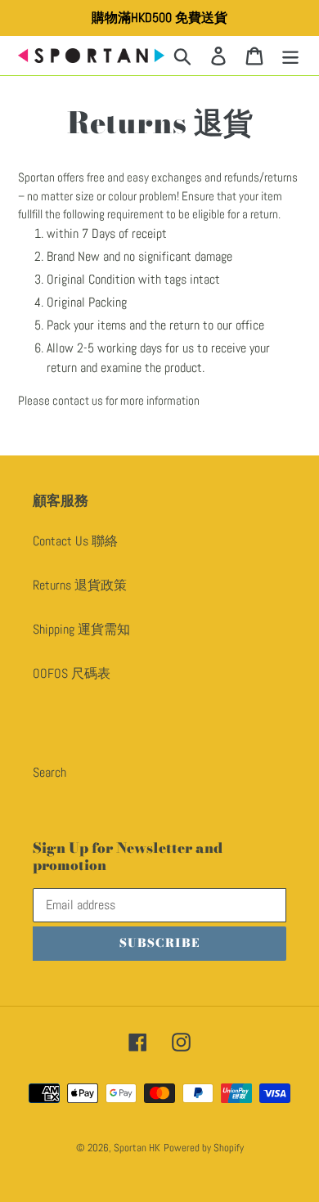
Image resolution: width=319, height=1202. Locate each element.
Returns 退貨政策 (80, 585)
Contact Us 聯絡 (75, 540)
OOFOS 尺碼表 (71, 673)
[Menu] (290, 56)
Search (49, 772)
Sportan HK (137, 1148)
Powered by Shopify (204, 1148)
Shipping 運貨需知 (81, 629)
